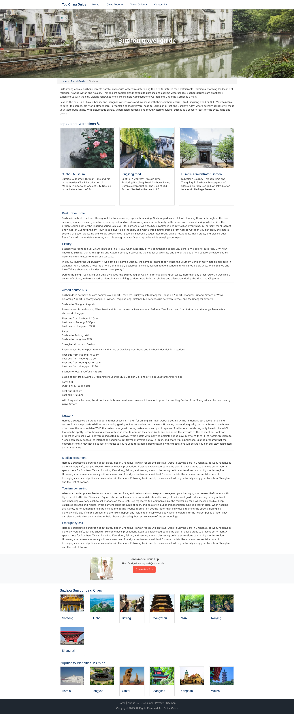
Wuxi (184, 618)
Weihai (215, 691)
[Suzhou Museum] (87, 148)
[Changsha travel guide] (162, 676)
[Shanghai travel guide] (72, 636)
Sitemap (171, 702)
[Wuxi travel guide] (192, 603)
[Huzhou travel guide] (102, 603)
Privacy (159, 702)
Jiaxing (126, 618)
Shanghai (68, 650)
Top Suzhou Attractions (78, 124)
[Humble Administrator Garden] (207, 148)
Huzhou (97, 618)
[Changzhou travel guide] (162, 603)
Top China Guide (74, 4)
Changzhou (159, 618)
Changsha (158, 691)
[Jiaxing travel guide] (132, 603)
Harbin (66, 691)
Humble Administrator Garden (201, 174)
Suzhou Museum (73, 174)
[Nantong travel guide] (72, 603)
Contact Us (160, 4)
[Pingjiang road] (147, 148)
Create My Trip (144, 569)
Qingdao (187, 691)
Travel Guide (78, 81)
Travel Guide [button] (137, 4)
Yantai (126, 691)
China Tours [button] (114, 4)
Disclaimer (147, 702)
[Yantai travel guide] (132, 676)
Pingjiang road (131, 174)
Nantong (67, 618)
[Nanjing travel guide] (222, 603)
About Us (133, 702)
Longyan (97, 691)
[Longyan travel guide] (102, 676)
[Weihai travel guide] (222, 676)
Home (95, 4)
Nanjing (216, 618)
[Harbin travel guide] (72, 676)
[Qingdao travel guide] (192, 676)
